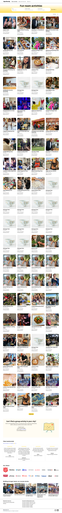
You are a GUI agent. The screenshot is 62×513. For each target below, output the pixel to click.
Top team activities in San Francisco (28, 503)
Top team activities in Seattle (27, 506)
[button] (55, 14)
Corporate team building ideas (8, 502)
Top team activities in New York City (28, 502)
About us (28, 1)
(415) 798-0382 (23, 429)
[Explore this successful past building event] (8, 488)
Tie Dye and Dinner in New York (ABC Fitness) (31, 495)
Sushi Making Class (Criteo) (19, 494)
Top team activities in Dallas (27, 505)
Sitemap (4, 503)
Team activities (14, 1)
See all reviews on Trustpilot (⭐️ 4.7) (9, 443)
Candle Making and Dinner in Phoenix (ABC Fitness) (53, 495)
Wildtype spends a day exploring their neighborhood (41, 495)
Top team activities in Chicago (27, 504)
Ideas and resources (22, 1)
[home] (6, 1)
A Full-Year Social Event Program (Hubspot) (7, 495)
